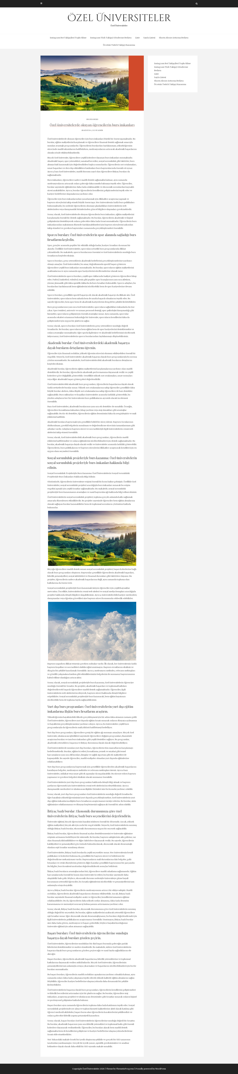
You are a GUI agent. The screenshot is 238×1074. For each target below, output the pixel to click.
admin (100, 130)
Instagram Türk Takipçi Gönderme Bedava (110, 37)
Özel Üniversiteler (119, 19)
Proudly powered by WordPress (150, 1069)
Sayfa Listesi (149, 37)
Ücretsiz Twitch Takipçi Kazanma (119, 45)
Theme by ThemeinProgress (120, 1069)
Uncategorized (92, 119)
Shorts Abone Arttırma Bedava (173, 37)
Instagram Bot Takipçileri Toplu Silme (68, 37)
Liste (137, 37)
